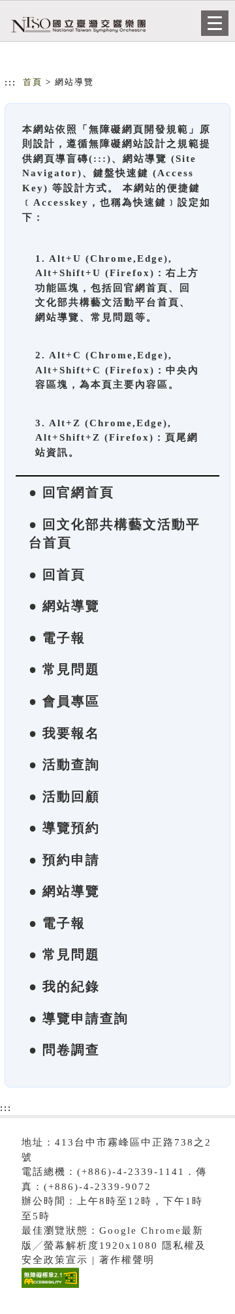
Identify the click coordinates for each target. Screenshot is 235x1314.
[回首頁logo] (75, 25)
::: (10, 82)
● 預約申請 (64, 860)
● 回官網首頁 (71, 492)
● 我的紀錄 (64, 986)
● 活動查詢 (64, 764)
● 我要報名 (64, 733)
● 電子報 (57, 638)
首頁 (32, 82)
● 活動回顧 (64, 796)
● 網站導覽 (64, 606)
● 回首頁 (57, 574)
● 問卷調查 (64, 1049)
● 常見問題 (64, 669)
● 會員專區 (64, 701)
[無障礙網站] (49, 1287)
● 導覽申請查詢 (79, 1018)
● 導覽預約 (64, 828)
